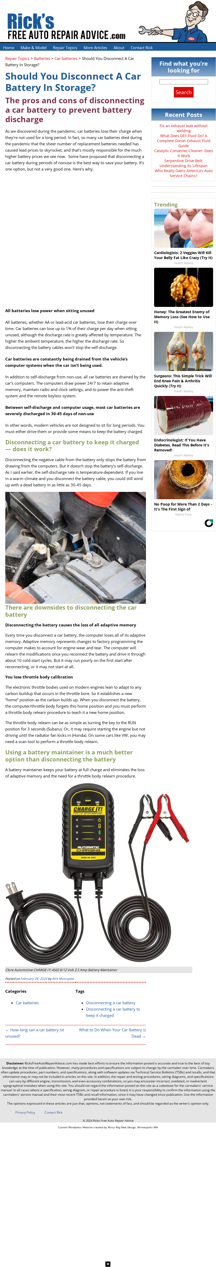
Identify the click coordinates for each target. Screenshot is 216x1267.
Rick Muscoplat (63, 978)
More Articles (95, 47)
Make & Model (34, 47)
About (119, 47)
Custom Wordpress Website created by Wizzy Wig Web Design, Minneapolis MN (108, 1127)
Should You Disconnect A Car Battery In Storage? (73, 82)
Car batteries (27, 1002)
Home (8, 47)
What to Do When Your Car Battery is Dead (112, 1033)
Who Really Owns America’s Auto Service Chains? (184, 173)
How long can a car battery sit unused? (34, 1033)
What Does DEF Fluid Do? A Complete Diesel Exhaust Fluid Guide (183, 140)
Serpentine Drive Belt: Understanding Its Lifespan (184, 163)
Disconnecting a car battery (110, 1002)
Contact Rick (142, 47)
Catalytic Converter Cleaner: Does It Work (183, 153)
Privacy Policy (25, 1112)
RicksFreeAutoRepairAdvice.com (48, 1063)
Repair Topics (65, 47)
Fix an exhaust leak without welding (184, 128)
